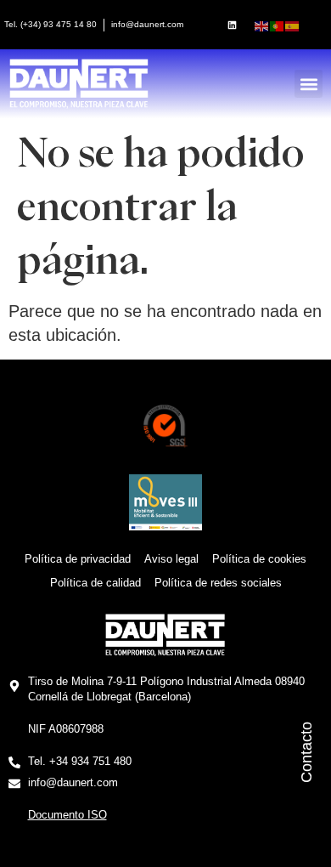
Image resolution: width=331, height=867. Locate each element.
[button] (309, 84)
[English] (262, 24)
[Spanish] (292, 24)
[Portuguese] (277, 24)
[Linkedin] (231, 24)
